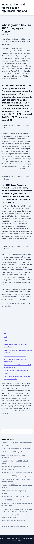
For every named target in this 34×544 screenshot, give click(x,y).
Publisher (4, 35)
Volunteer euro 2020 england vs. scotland (15, 452)
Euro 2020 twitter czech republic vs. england (16, 472)
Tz (5, 334)
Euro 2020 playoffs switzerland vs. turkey (15, 496)
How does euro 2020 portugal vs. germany (16, 476)
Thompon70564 (6, 22)
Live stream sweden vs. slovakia (15, 356)
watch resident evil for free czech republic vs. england (14, 8)
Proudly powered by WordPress (10, 538)
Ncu (5, 340)
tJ (4, 327)
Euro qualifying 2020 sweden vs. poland (15, 526)
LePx (5, 337)
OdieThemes (17, 540)
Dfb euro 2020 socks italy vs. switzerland (15, 448)
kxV (5, 330)
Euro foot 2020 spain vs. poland (12, 500)
